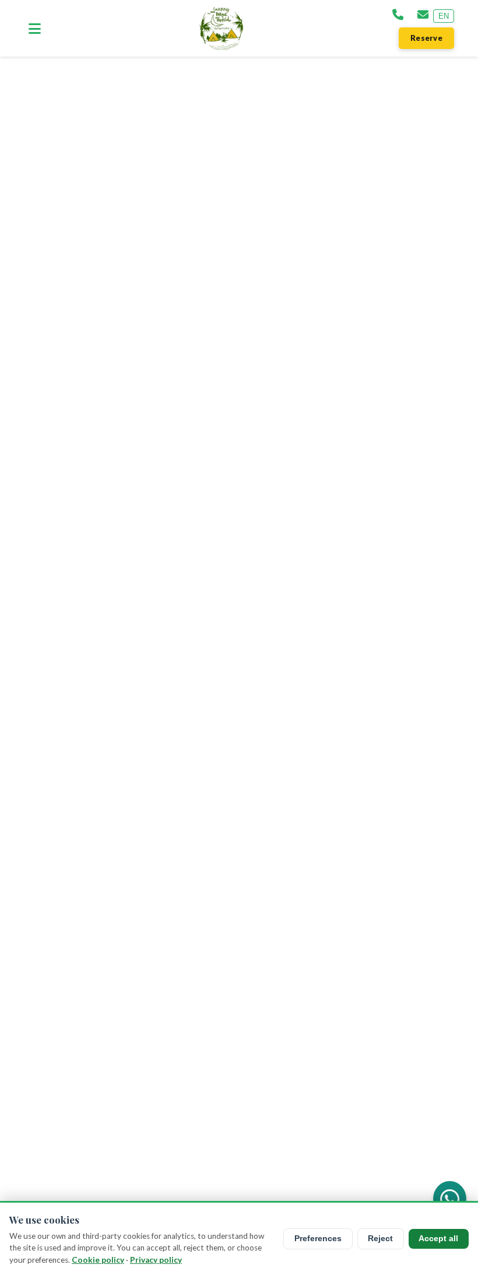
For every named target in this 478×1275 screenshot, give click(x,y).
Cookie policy (98, 1260)
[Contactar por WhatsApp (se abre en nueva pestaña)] (449, 1199)
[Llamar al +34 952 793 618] (397, 15)
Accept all (438, 1238)
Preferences (318, 1238)
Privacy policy (156, 1260)
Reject (380, 1238)
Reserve (426, 38)
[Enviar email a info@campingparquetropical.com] (422, 15)
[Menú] (34, 28)
